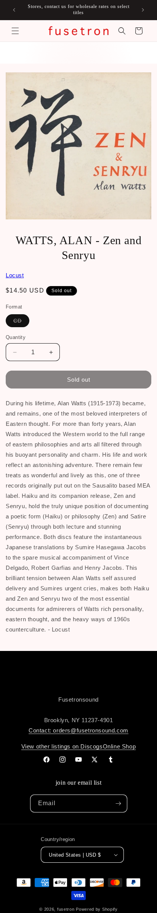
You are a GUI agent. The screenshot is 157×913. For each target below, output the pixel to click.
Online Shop (119, 746)
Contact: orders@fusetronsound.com (78, 730)
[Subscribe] (118, 803)
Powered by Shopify (97, 909)
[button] (15, 30)
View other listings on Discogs (62, 746)
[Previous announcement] (14, 10)
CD (21, 322)
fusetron (66, 909)
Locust (15, 275)
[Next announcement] (143, 10)
